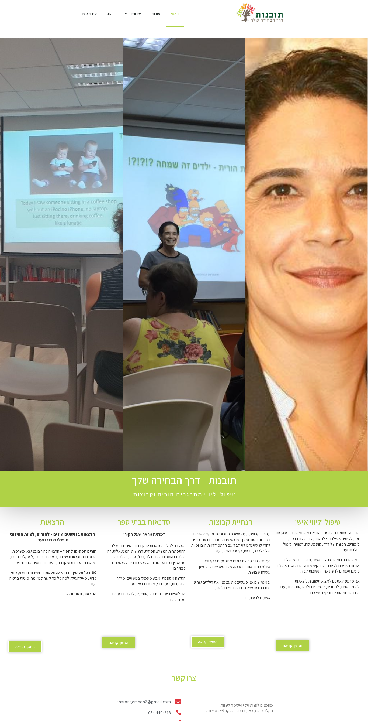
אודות (156, 13)
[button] (292, 645)
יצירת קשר (89, 13)
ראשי (175, 13)
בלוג (110, 13)
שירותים (135, 13)
